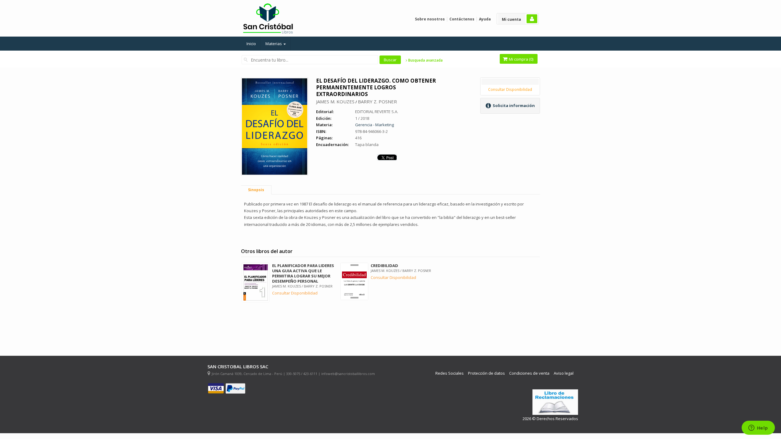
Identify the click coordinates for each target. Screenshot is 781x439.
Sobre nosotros (430, 19)
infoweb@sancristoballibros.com (348, 373)
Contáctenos (461, 19)
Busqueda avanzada (425, 60)
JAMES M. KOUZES (335, 101)
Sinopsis (256, 189)
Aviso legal (564, 373)
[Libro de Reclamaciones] (555, 402)
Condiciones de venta (529, 373)
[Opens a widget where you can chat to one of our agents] (758, 428)
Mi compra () (520, 59)
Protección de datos (486, 373)
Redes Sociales (449, 373)
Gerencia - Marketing (374, 124)
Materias (274, 43)
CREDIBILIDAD (384, 265)
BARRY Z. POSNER (377, 101)
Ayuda (485, 19)
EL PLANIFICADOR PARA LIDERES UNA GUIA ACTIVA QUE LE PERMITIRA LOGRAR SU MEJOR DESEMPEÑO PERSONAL (303, 273)
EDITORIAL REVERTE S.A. (376, 111)
